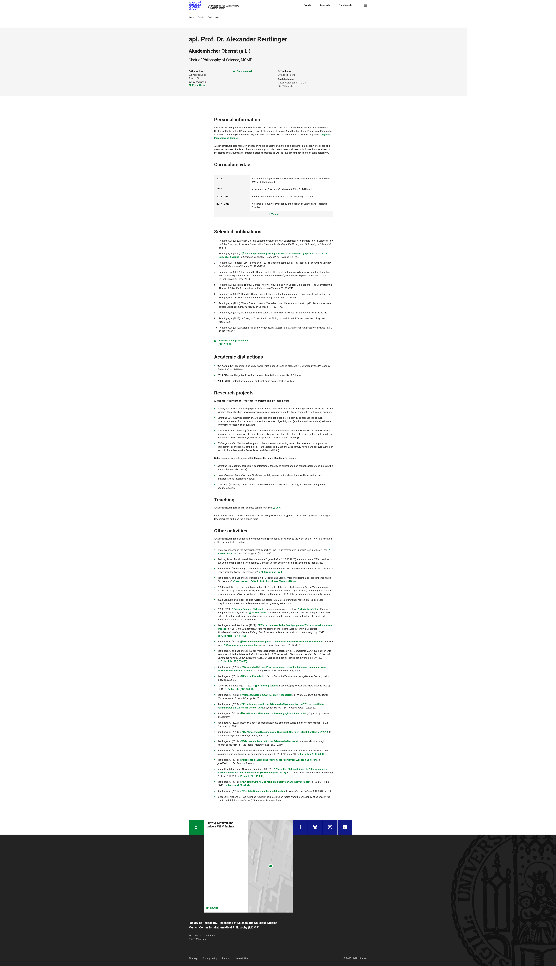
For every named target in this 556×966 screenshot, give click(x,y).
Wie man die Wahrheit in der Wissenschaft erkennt (270, 741)
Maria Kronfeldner (309, 609)
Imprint (226, 958)
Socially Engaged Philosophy (249, 609)
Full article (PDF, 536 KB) (234, 661)
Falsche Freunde (252, 676)
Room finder (199, 85)
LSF (278, 507)
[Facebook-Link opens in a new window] (300, 827)
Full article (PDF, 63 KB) (312, 754)
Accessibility (241, 958)
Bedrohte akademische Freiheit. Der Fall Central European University (280, 759)
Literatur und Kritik (272, 572)
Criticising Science (268, 685)
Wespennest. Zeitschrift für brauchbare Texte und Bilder (266, 581)
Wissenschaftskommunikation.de (244, 645)
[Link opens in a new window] (248, 866)
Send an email (244, 71)
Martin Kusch (259, 612)
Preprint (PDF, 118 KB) (252, 776)
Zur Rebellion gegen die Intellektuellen (264, 791)
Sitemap (193, 958)
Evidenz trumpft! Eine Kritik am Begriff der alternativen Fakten (276, 782)
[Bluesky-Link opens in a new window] (315, 827)
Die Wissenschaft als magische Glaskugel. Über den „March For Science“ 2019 (285, 732)
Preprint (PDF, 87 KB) (239, 785)
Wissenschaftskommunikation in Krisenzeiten (267, 695)
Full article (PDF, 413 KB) (234, 635)
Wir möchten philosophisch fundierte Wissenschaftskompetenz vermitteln (283, 641)
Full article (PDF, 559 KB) (241, 689)
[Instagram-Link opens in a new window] (330, 827)
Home (191, 17)
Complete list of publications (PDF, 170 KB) (233, 342)
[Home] (196, 827)
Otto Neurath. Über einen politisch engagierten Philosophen (275, 713)
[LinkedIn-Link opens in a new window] (345, 827)
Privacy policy (209, 958)
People (201, 17)
